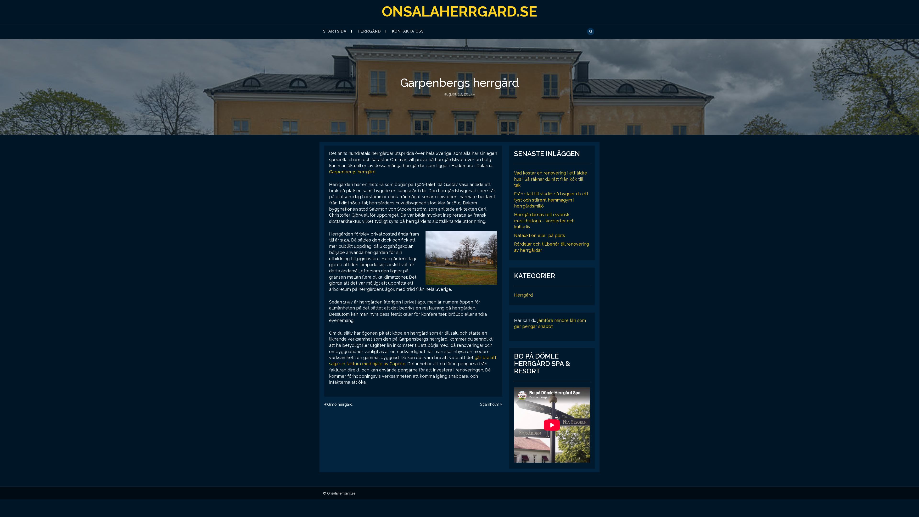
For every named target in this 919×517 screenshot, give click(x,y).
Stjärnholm (489, 404)
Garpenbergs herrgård (352, 171)
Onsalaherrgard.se (459, 11)
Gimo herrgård (340, 404)
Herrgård (369, 31)
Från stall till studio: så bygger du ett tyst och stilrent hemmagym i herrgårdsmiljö (551, 199)
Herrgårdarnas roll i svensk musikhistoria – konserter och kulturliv (544, 220)
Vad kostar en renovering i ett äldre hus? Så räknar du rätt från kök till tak (550, 179)
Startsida (335, 31)
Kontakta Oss (408, 31)
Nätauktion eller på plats (539, 235)
